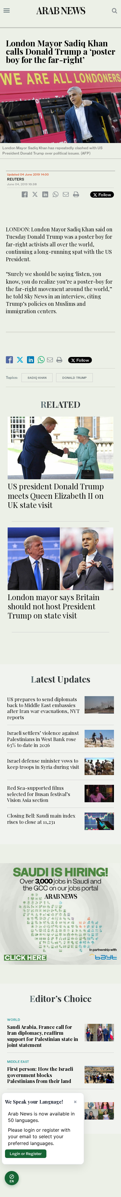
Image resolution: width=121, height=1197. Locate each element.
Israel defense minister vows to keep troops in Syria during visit (43, 763)
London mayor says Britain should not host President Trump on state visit (54, 606)
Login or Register (26, 1153)
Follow (104, 194)
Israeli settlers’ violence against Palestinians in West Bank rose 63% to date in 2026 (43, 739)
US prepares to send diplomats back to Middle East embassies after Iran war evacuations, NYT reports (43, 708)
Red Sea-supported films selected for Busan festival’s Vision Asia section (38, 794)
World (13, 1020)
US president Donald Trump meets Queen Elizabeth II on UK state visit (56, 495)
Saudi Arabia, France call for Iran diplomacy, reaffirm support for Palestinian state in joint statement (42, 1036)
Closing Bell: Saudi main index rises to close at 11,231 (41, 818)
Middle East (18, 1062)
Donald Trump (74, 377)
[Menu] (7, 10)
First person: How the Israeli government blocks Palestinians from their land (40, 1075)
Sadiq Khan (37, 377)
